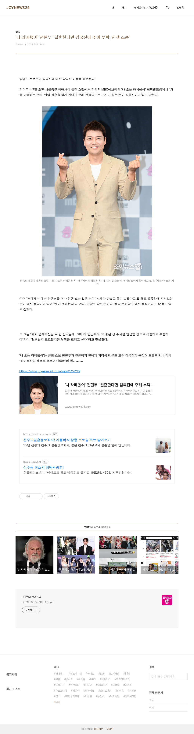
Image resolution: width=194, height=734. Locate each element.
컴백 (58, 696)
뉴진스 (101, 696)
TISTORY (98, 729)
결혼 (102, 673)
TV (167, 7)
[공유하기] (33, 496)
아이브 (90, 673)
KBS (93, 679)
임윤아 (76, 690)
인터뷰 (88, 684)
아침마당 (102, 684)
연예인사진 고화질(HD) (146, 7)
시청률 (115, 684)
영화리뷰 (89, 690)
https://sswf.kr (32, 461)
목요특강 (114, 696)
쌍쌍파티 (74, 684)
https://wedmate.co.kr (37, 434)
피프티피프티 (123, 679)
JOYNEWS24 (18, 7)
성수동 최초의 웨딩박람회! (43, 467)
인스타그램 (76, 673)
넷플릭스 (105, 679)
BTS (127, 673)
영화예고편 (130, 696)
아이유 (81, 679)
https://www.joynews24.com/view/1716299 (49, 371)
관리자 (110, 729)
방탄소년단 (105, 690)
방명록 (180, 7)
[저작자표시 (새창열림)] (60, 496)
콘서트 (69, 679)
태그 (124, 7)
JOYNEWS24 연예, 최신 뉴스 (38, 602)
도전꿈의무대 (72, 696)
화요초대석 (61, 690)
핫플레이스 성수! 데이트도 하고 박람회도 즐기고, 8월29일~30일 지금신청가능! (77, 472)
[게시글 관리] (38, 496)
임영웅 (120, 690)
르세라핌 (114, 673)
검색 (183, 676)
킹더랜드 (60, 673)
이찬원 (88, 696)
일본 (58, 679)
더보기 (57, 702)
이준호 (128, 684)
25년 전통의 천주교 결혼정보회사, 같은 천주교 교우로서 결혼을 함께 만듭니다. (77, 445)
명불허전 (60, 684)
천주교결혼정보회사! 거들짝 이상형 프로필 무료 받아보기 (67, 440)
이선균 (132, 690)
